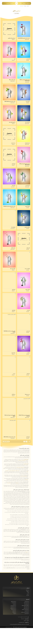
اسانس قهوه (26, 479)
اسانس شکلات (17, 470)
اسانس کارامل (13, 470)
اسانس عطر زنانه (26, 459)
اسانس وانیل (22, 467)
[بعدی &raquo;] (24, 441)
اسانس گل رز (19, 460)
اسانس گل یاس (23, 460)
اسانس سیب (9, 470)
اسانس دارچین (18, 467)
